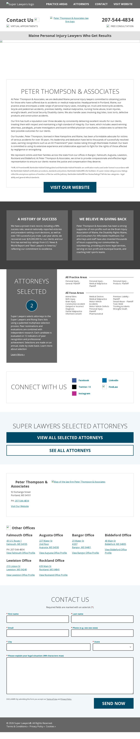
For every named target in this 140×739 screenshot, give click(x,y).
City (9, 642)
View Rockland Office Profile (53, 574)
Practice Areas (56, 4)
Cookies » (51, 726)
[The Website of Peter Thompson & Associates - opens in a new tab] (70, 19)
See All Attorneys (70, 450)
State (96, 642)
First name (12, 614)
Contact (101, 4)
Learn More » (18, 354)
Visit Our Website (20, 506)
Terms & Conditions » (17, 726)
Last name (77, 614)
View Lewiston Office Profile (20, 574)
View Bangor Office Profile (85, 552)
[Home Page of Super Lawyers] (20, 4)
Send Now (113, 703)
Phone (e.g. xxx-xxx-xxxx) (84, 628)
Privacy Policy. (66, 699)
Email (9, 628)
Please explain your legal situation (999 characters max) (35, 656)
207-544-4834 (22, 500)
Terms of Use (52, 699)
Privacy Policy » (37, 726)
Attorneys (81, 4)
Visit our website (70, 187)
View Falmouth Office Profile (20, 552)
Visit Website (123, 4)
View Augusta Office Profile (53, 552)
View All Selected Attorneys (70, 437)
